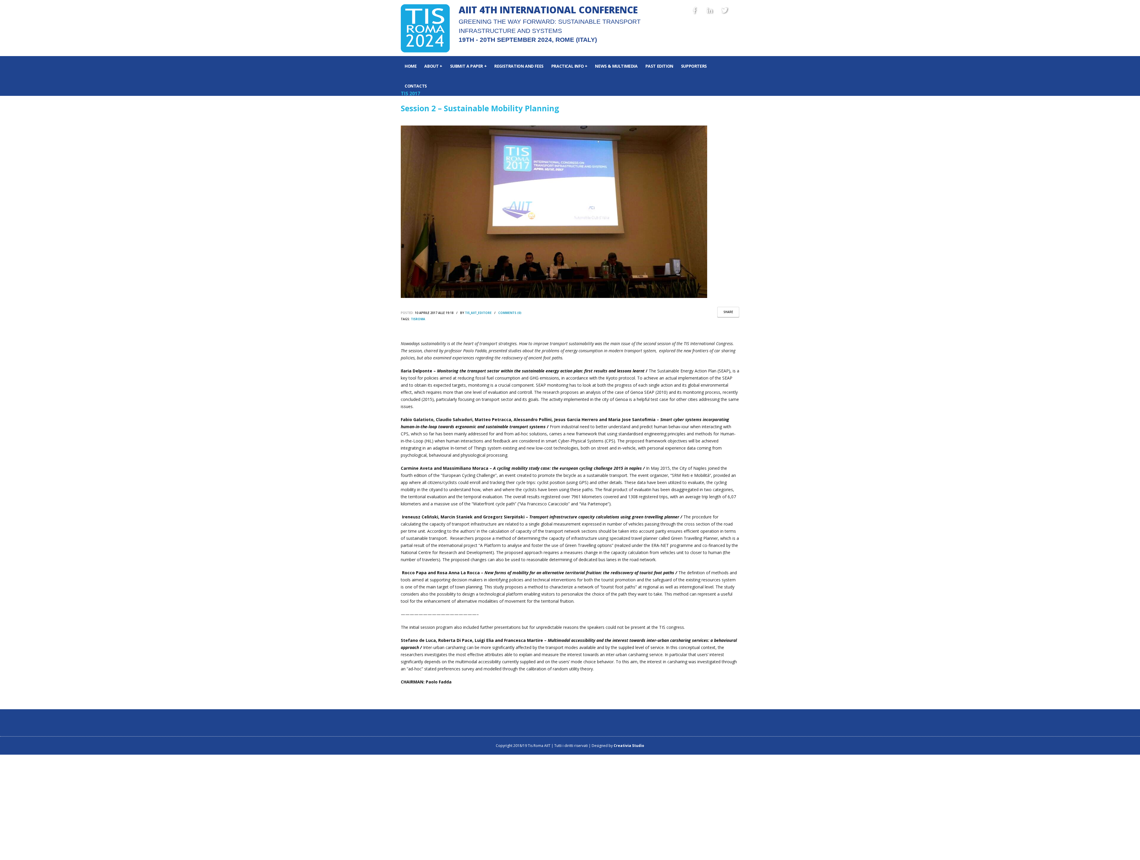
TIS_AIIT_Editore (478, 313)
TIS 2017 (410, 93)
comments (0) (509, 313)
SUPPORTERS (694, 66)
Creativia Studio (629, 745)
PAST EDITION (659, 66)
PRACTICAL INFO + (569, 66)
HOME (411, 66)
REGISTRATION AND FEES (519, 66)
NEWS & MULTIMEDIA (616, 66)
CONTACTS (416, 86)
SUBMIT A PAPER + (468, 66)
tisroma (418, 319)
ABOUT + (433, 66)
